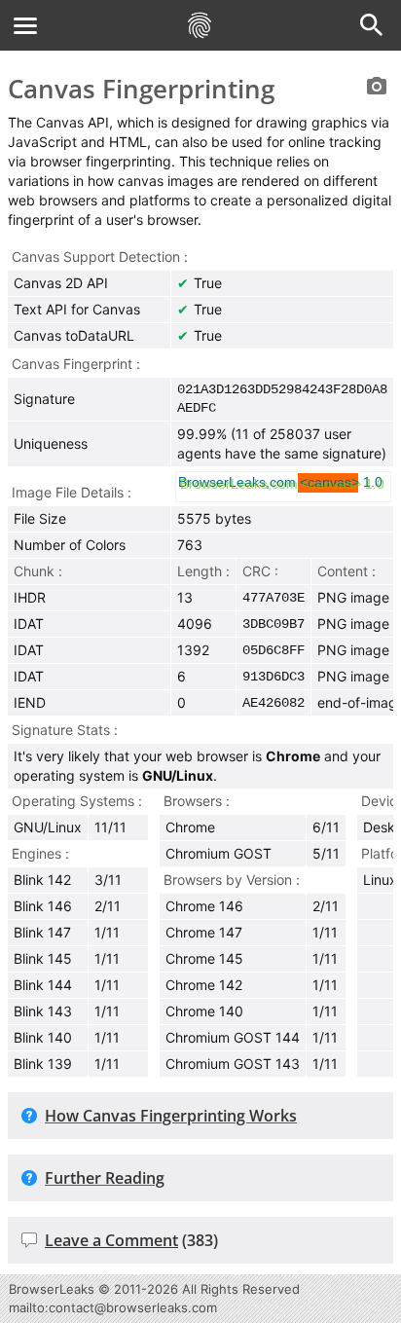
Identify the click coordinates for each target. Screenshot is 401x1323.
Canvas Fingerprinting (141, 88)
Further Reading (104, 1178)
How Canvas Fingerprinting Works (171, 1115)
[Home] (199, 25)
